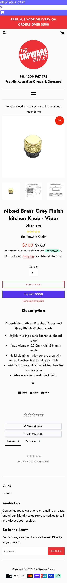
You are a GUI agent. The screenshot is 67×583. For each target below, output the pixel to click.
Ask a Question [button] (35, 433)
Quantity (33, 267)
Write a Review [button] (35, 425)
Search (6, 493)
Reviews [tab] (11, 441)
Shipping (28, 256)
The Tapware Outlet (44, 569)
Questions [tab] (31, 441)
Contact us (9, 510)
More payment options (33, 300)
